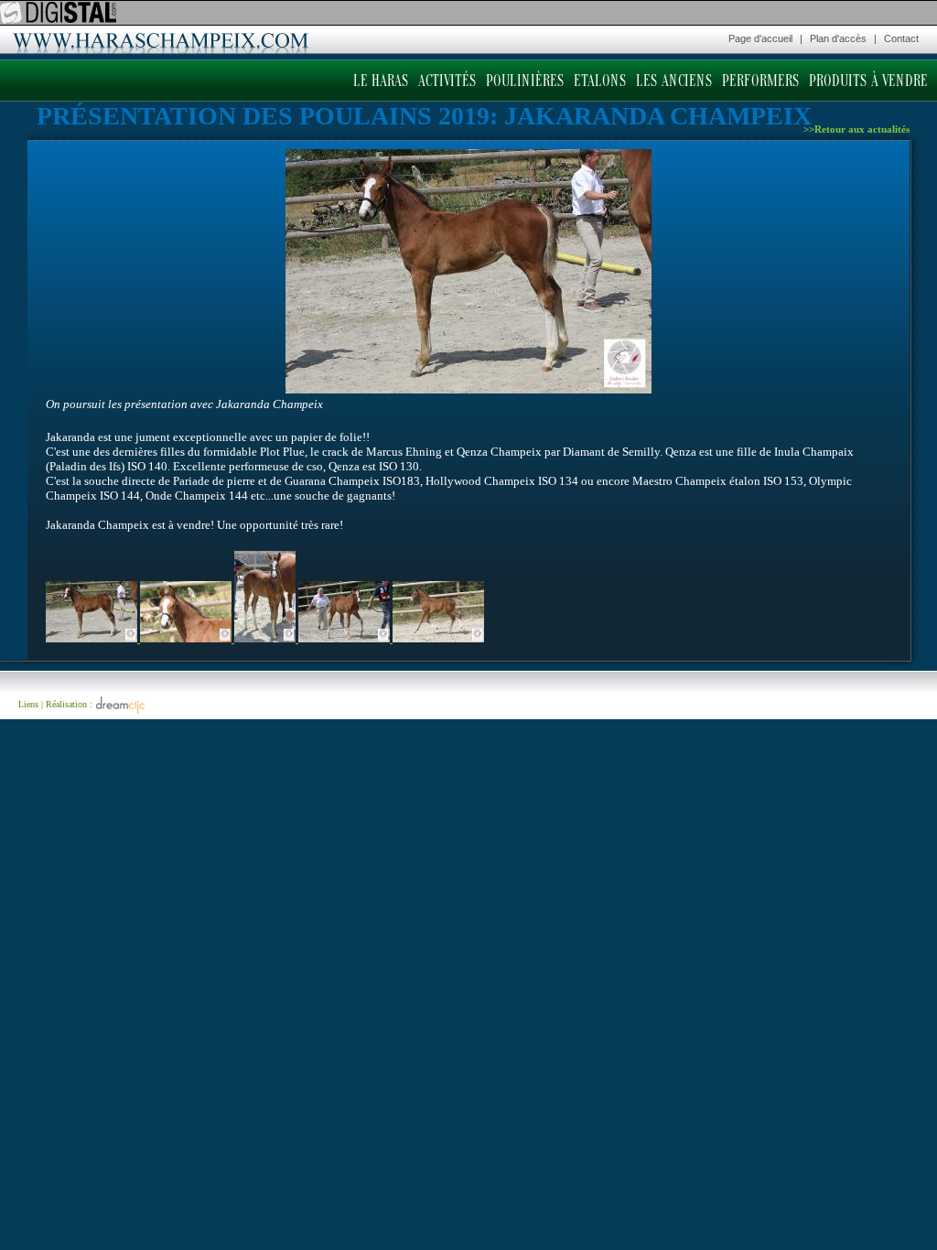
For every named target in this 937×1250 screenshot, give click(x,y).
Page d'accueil (760, 38)
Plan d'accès (838, 38)
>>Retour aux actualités (856, 129)
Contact (901, 38)
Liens (28, 704)
